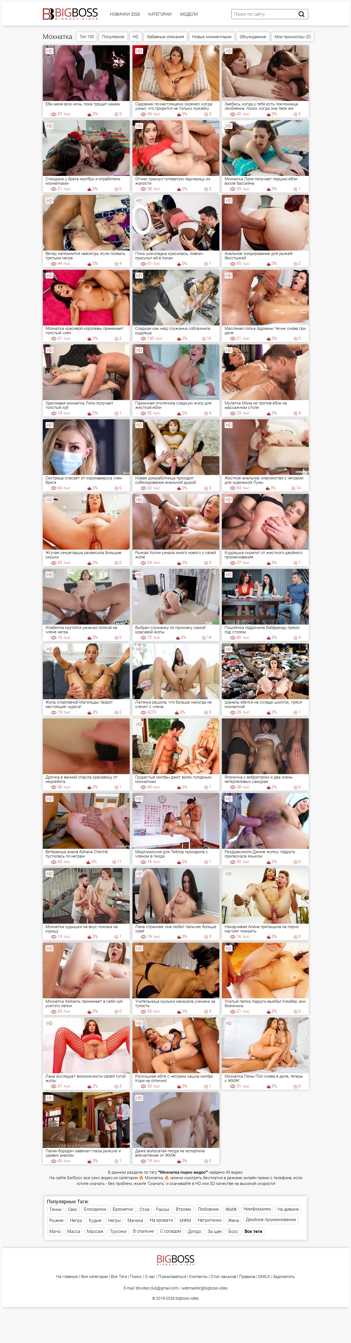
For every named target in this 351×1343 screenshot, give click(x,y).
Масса (73, 1231)
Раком (162, 1209)
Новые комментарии (211, 36)
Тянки (55, 1209)
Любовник (208, 1209)
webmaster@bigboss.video (205, 1288)
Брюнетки (123, 1209)
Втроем (183, 1209)
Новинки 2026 (125, 14)
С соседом (170, 1231)
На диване (288, 1209)
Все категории (94, 1276)
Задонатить (284, 1276)
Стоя (144, 1209)
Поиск (136, 1276)
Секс (72, 1209)
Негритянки (210, 1220)
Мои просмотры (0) (292, 36)
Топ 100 (87, 36)
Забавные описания (165, 36)
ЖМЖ (231, 1209)
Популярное (113, 36)
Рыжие (56, 1220)
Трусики (118, 1231)
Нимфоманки (257, 1209)
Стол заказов (223, 1276)
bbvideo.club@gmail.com (157, 1288)
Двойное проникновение (271, 1219)
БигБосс (75, 1178)
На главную (67, 1276)
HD (135, 36)
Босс (233, 1231)
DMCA (264, 1276)
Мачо (55, 1231)
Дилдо (194, 1231)
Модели (189, 14)
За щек (215, 1231)
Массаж (95, 1231)
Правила (247, 1276)
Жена (233, 1220)
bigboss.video (187, 1298)
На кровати (161, 1220)
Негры (114, 1220)
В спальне (143, 1231)
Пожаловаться (172, 1276)
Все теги (253, 1231)
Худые (95, 1220)
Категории (160, 14)
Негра (76, 1220)
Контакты (198, 1276)
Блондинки (95, 1209)
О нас (150, 1276)
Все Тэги (119, 1276)
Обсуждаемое (253, 36)
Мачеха (135, 1220)
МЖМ (185, 1220)
